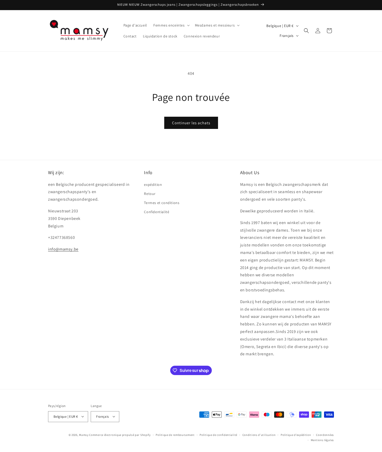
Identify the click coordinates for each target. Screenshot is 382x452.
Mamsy (84, 434)
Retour (150, 193)
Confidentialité (156, 211)
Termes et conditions (161, 202)
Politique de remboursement (175, 434)
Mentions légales (322, 440)
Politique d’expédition (296, 434)
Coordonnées (325, 434)
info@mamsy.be (63, 249)
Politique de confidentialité (218, 434)
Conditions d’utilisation (259, 434)
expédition (153, 184)
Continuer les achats (191, 122)
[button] (171, 25)
